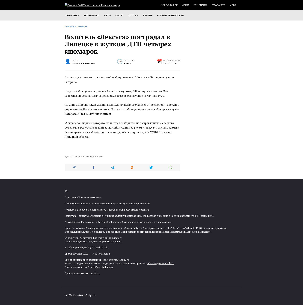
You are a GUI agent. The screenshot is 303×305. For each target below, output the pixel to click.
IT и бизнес (200, 5)
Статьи (133, 15)
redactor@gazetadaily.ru (115, 259)
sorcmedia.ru (92, 273)
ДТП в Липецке (75, 156)
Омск (185, 5)
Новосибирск (169, 5)
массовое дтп (95, 156)
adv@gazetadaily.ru (102, 267)
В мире (147, 15)
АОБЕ (233, 5)
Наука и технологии (170, 15)
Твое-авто (218, 5)
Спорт (119, 15)
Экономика (91, 15)
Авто (107, 15)
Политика (72, 15)
